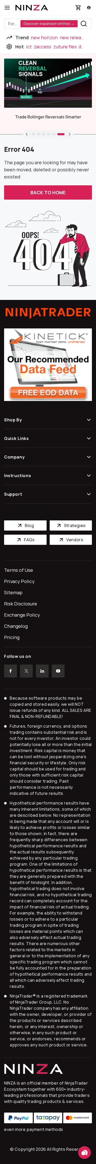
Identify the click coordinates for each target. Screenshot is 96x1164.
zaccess (42, 47)
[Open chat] (84, 1152)
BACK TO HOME (48, 192)
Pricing (11, 637)
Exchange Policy (22, 615)
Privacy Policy (19, 581)
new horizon (44, 37)
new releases (74, 37)
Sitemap (13, 592)
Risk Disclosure (20, 604)
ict (29, 47)
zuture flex (65, 47)
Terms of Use (18, 570)
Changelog (16, 626)
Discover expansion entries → (49, 23)
